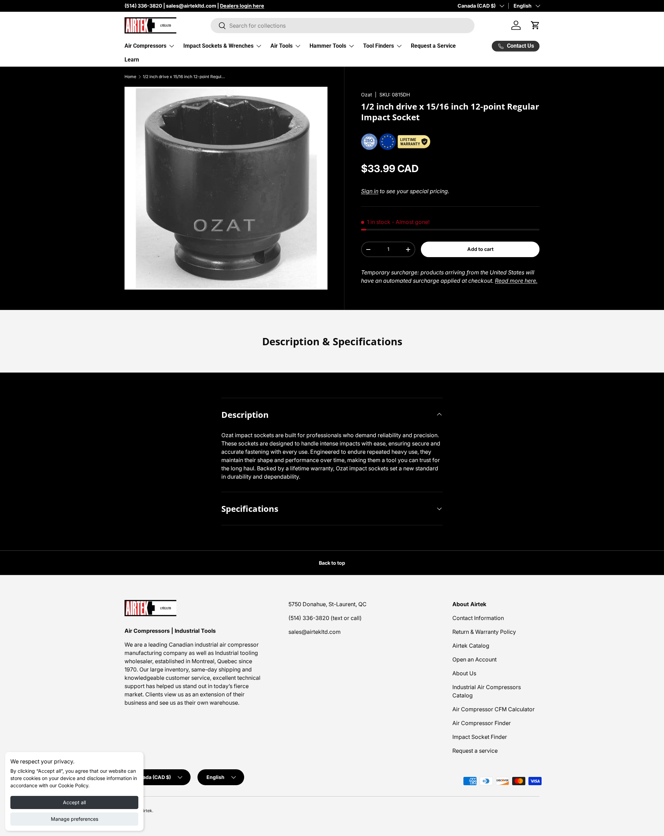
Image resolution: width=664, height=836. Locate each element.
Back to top (332, 563)
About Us (464, 673)
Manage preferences (74, 819)
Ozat (366, 94)
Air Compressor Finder (481, 723)
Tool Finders (378, 46)
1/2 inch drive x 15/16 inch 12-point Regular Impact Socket (184, 77)
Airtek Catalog (470, 645)
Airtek (146, 810)
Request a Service (433, 46)
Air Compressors (145, 46)
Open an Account (474, 659)
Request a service (475, 750)
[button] (535, 25)
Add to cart (480, 249)
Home (130, 77)
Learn (131, 59)
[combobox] (342, 25)
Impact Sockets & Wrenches (218, 46)
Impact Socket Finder (479, 736)
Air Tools (281, 46)
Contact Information (478, 617)
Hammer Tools (328, 46)
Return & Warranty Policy (484, 631)
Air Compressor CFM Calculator (493, 709)
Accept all (74, 802)
